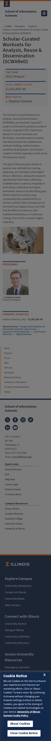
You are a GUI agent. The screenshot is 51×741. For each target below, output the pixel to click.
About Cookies (20, 724)
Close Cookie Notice (24, 733)
